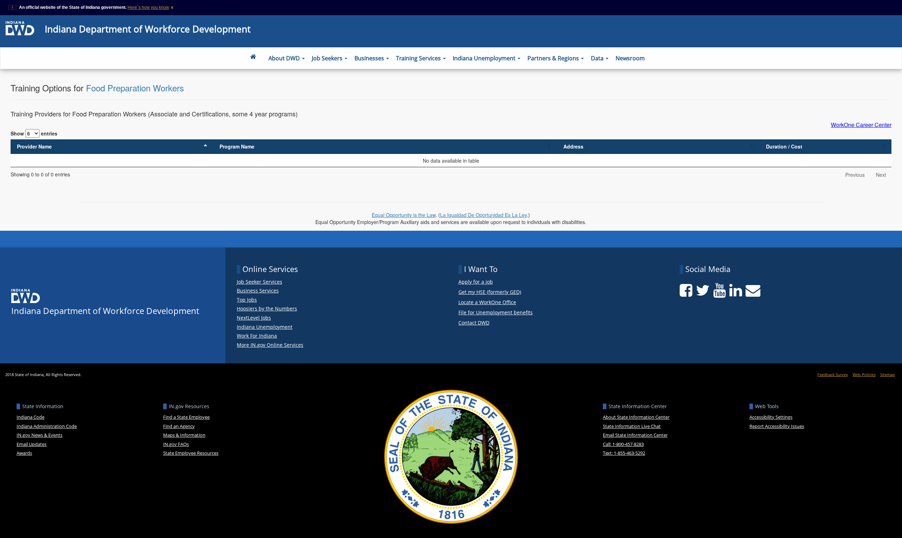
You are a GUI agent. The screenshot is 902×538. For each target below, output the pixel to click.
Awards (24, 453)
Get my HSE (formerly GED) (489, 292)
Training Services (419, 58)
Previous (855, 174)
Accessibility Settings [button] (770, 417)
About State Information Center (636, 417)
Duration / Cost (784, 146)
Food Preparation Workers (135, 87)
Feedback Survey (832, 374)
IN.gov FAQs (176, 444)
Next (881, 174)
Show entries (34, 133)
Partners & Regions (553, 58)
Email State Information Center (635, 435)
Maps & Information (184, 435)
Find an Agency (179, 426)
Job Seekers (328, 58)
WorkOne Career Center (861, 125)
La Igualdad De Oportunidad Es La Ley (483, 214)
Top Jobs (247, 300)
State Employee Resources (190, 453)
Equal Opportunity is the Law (403, 214)
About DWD (284, 58)
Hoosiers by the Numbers (267, 309)
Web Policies (864, 374)
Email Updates (32, 444)
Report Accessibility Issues (776, 426)
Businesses (369, 58)
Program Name (237, 146)
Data (598, 58)
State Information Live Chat (632, 426)
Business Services (258, 291)
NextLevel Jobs (254, 318)
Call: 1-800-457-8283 (623, 444)
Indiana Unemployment (485, 58)
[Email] (753, 290)
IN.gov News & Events (39, 435)
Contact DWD (473, 323)
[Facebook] (686, 290)
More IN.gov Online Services (270, 345)
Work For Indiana (257, 336)
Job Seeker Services (259, 282)
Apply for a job (475, 282)
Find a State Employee (186, 417)
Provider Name (34, 146)
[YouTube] (719, 290)
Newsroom (630, 58)
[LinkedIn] (735, 290)
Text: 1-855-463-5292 (624, 453)
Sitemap (887, 374)
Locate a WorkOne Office (487, 303)
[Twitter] (703, 290)
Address (573, 146)
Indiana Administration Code (47, 426)
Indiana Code (30, 417)
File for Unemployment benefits (495, 313)
